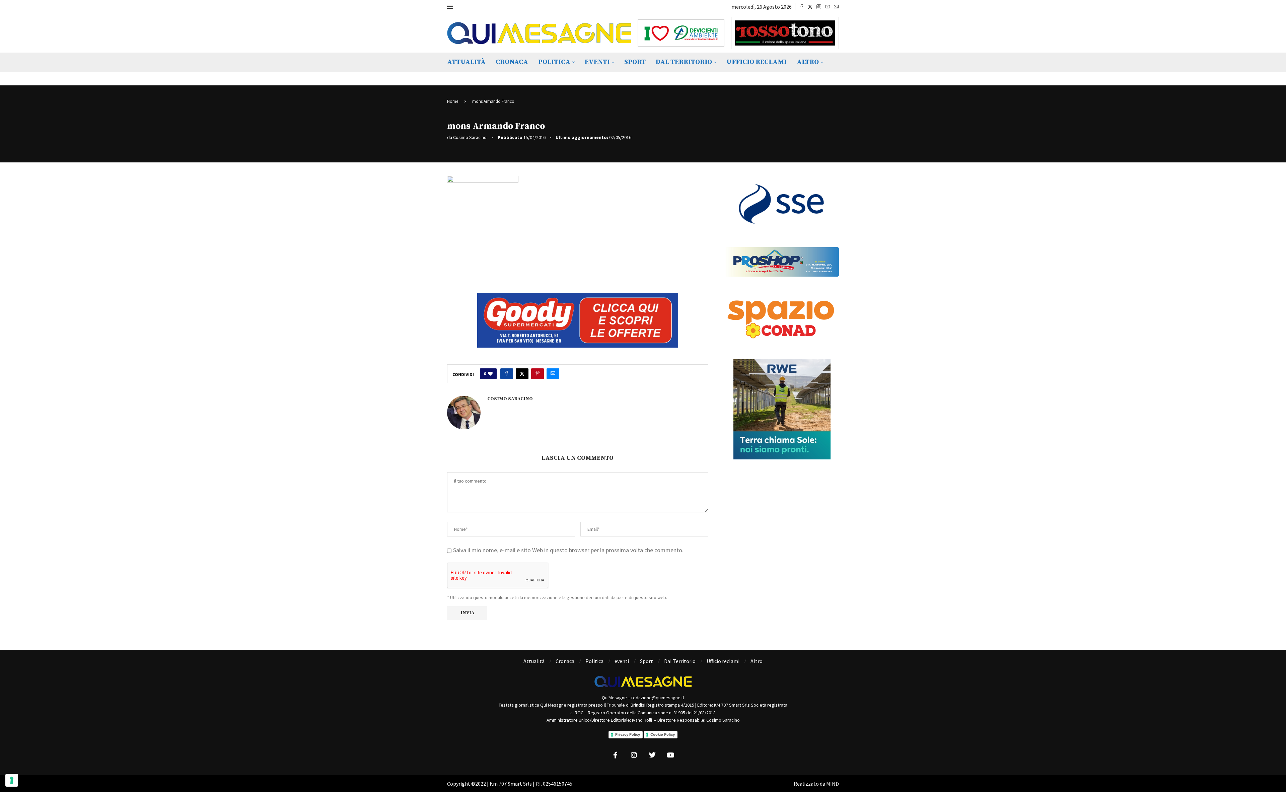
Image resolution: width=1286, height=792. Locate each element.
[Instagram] (818, 6)
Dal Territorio (684, 62)
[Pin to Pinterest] (537, 373)
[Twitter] (810, 6)
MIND (832, 783)
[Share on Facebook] (506, 373)
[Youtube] (827, 6)
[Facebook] (801, 6)
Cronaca (512, 62)
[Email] (836, 6)
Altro (808, 62)
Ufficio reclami (756, 62)
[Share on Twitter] (522, 373)
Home (452, 101)
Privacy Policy (627, 734)
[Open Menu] (450, 7)
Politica (554, 62)
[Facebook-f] (615, 755)
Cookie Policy (662, 734)
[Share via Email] (553, 373)
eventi (597, 62)
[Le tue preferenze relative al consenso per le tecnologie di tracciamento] (11, 780)
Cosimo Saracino (470, 137)
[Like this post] (490, 373)
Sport (635, 62)
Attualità (466, 62)
